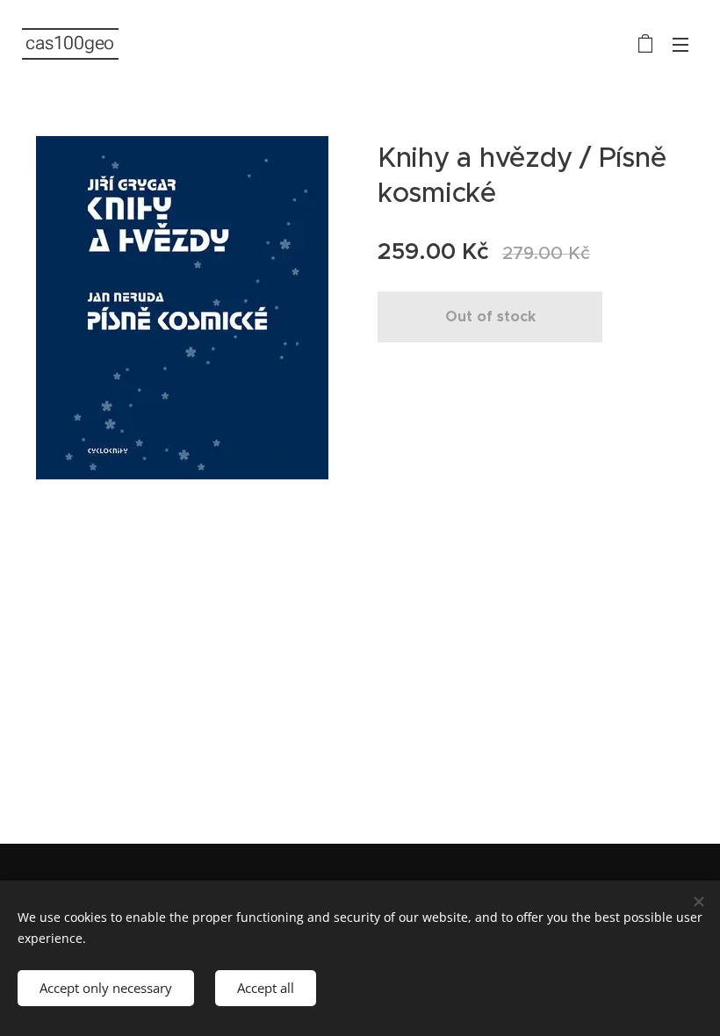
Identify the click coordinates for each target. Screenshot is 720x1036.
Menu (680, 43)
